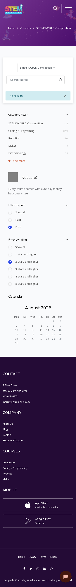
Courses (25, 28)
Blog (5, 429)
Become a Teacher (13, 440)
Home (11, 28)
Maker (12, 145)
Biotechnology (17, 153)
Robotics (14, 138)
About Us (8, 423)
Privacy (32, 556)
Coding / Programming (15, 468)
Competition (9, 462)
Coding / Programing (21, 131)
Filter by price (17, 205)
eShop (53, 556)
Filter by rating (17, 240)
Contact (7, 434)
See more (18, 161)
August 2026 (38, 308)
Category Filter (17, 115)
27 (41, 338)
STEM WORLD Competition (53, 28)
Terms (42, 556)
